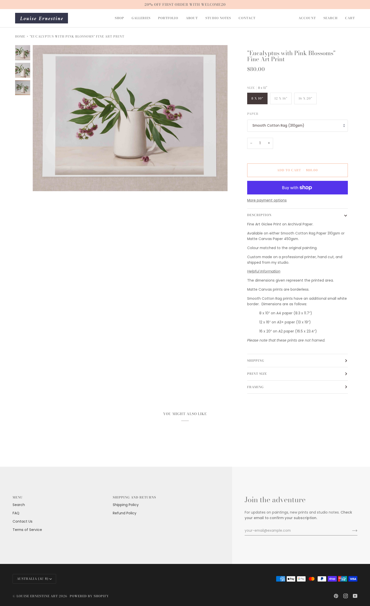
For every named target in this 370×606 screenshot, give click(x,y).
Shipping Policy (126, 504)
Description (259, 215)
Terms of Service (27, 529)
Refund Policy (124, 513)
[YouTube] (355, 596)
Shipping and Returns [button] (134, 497)
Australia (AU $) (32, 578)
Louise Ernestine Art (37, 596)
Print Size (257, 373)
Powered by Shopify (89, 596)
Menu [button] (18, 497)
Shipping (255, 360)
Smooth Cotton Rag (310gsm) (278, 125)
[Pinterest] (336, 596)
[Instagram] (345, 596)
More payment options (267, 200)
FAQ (16, 513)
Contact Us (22, 521)
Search (19, 504)
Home (20, 36)
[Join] (350, 531)
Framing (255, 387)
